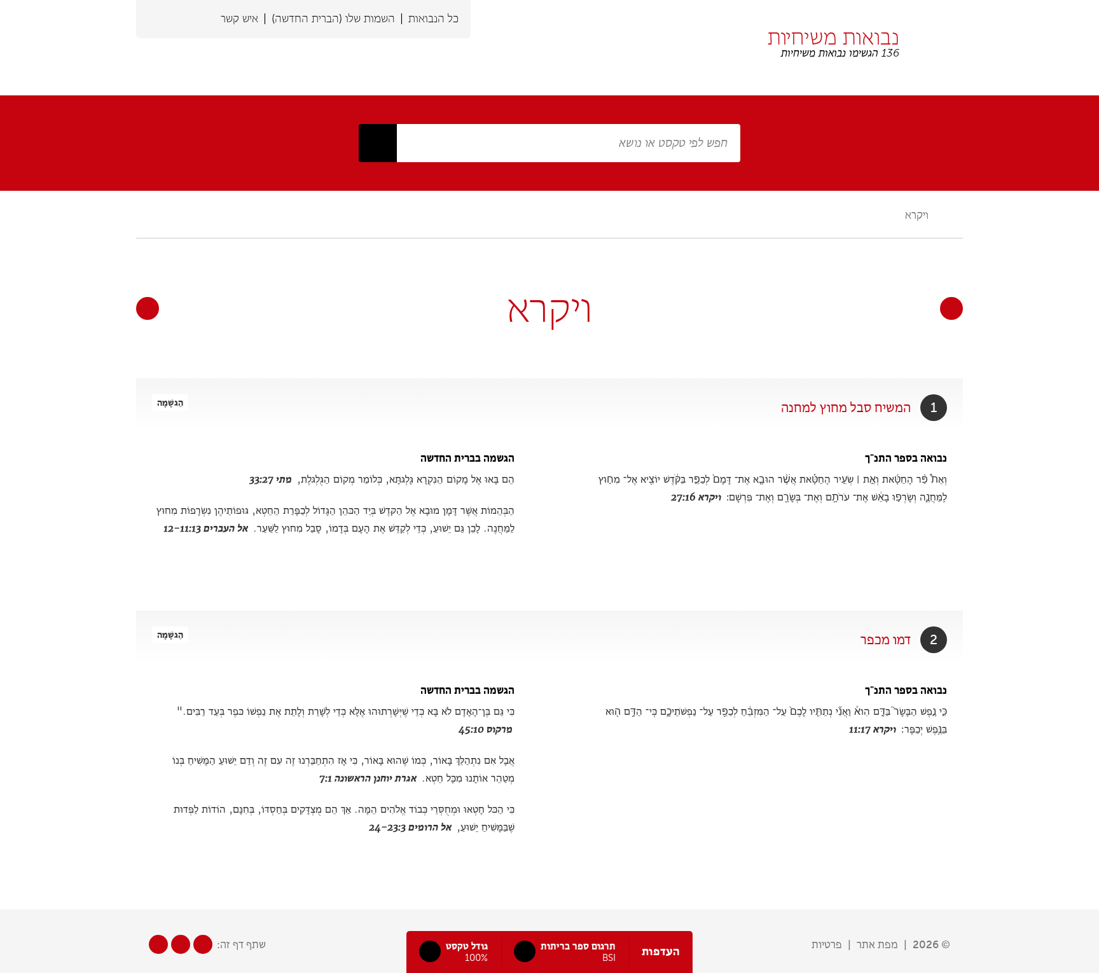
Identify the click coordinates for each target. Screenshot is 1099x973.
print (145, 214)
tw (180, 944)
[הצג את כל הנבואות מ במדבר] (147, 308)
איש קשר (239, 18)
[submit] (378, 143)
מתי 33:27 (270, 479)
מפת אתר (877, 944)
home (955, 215)
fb (158, 944)
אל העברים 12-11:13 (205, 528)
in (202, 944)
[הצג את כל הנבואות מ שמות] (951, 308)
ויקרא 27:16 (696, 497)
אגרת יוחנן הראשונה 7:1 (368, 778)
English (181, 19)
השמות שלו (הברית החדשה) (333, 18)
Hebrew (159, 19)
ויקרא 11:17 (872, 729)
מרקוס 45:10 (486, 729)
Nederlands (204, 19)
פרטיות (827, 944)
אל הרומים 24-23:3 (410, 827)
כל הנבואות (433, 18)
